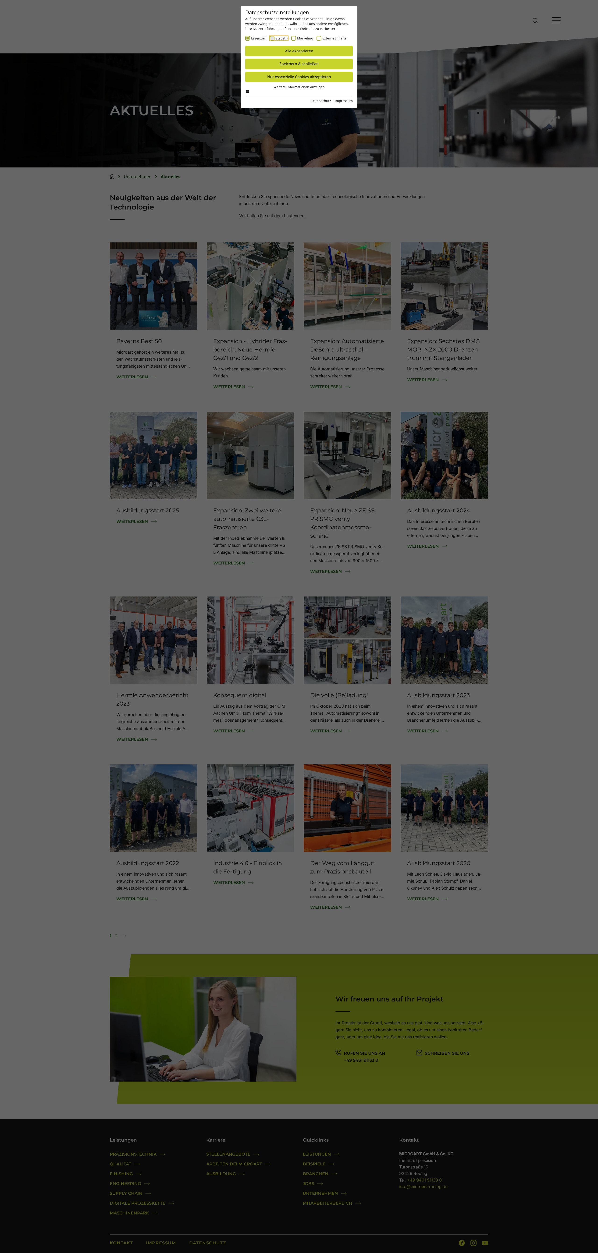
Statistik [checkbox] (282, 38)
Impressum (344, 101)
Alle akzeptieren (299, 50)
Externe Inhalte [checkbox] (334, 38)
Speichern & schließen (299, 63)
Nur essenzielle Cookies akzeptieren (299, 76)
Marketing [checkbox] (305, 38)
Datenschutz (321, 101)
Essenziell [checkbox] (259, 38)
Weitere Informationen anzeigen (299, 87)
